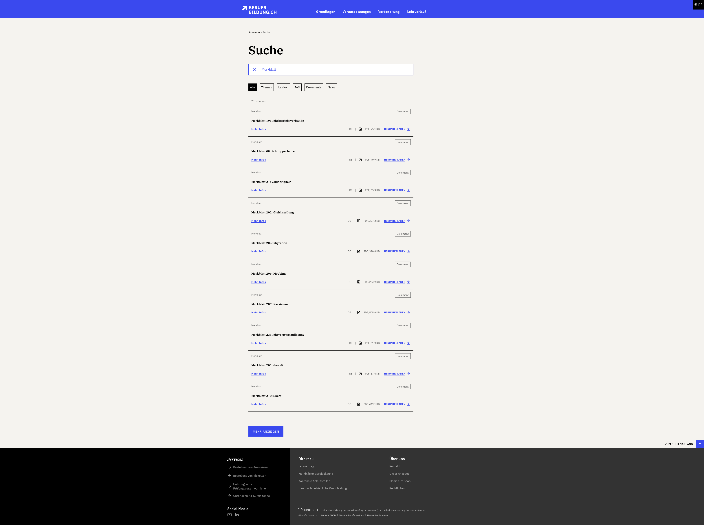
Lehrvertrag (306, 466)
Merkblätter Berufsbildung (315, 473)
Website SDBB (328, 515)
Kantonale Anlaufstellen (314, 481)
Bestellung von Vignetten (249, 475)
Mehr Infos (258, 129)
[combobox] (331, 69)
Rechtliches (397, 488)
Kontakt (394, 466)
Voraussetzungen (357, 12)
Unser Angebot (399, 473)
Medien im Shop (399, 481)
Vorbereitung (389, 12)
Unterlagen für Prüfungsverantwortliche (249, 486)
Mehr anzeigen (266, 431)
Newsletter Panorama (377, 515)
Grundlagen (325, 12)
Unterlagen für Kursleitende (251, 496)
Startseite (254, 32)
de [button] (700, 5)
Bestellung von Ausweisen (250, 467)
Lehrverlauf (416, 12)
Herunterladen (394, 129)
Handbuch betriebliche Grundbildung (322, 488)
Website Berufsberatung (351, 515)
